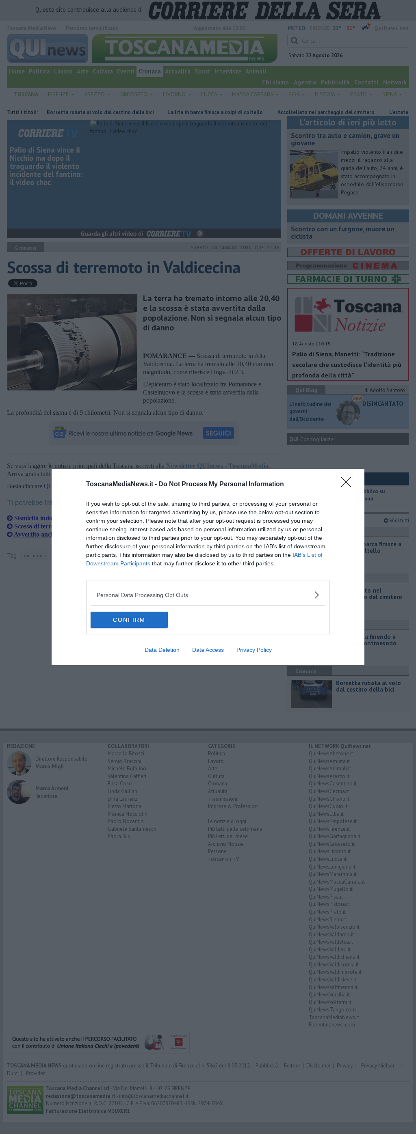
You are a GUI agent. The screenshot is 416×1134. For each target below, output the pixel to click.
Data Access (208, 650)
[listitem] (208, 595)
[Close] (348, 484)
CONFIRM (129, 620)
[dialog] (208, 567)
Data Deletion (162, 650)
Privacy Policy (254, 650)
